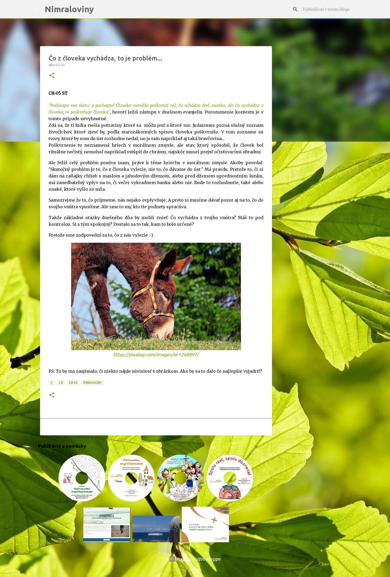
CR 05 (73, 382)
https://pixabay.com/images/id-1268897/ (156, 354)
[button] (52, 75)
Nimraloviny (69, 9)
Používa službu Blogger (198, 559)
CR (61, 382)
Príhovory (93, 382)
